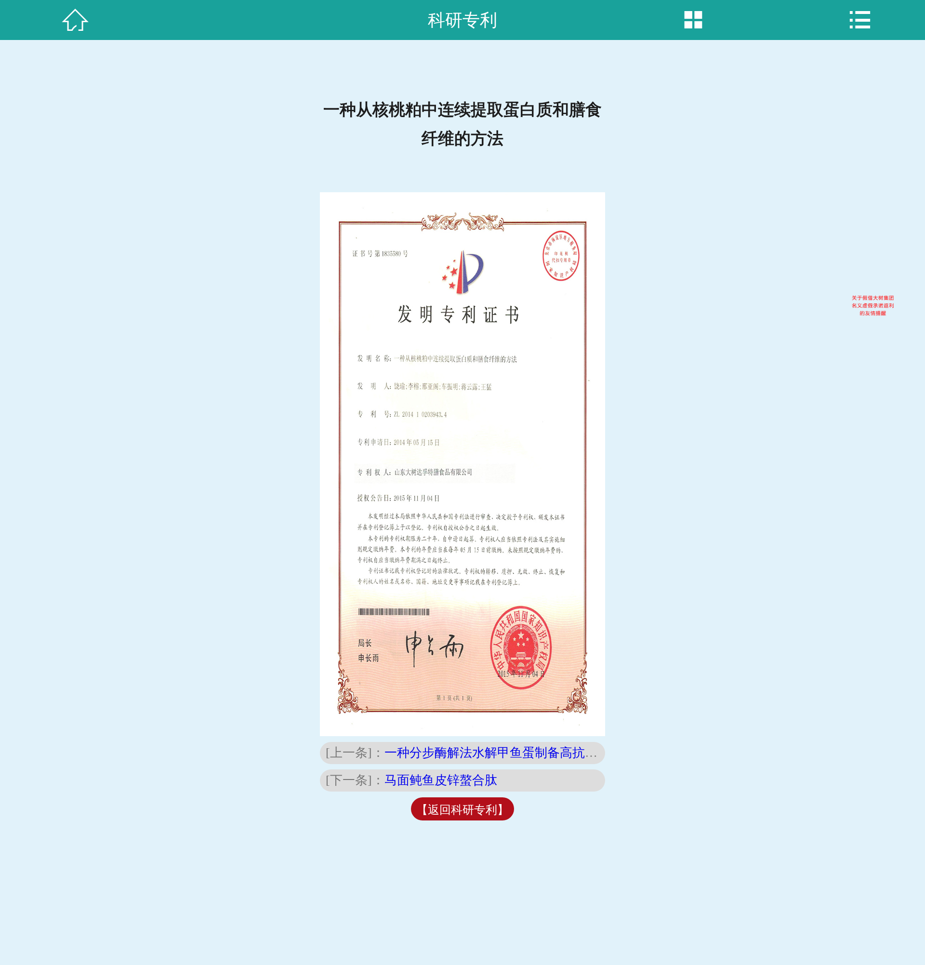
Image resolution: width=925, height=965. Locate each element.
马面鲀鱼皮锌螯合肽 (440, 780)
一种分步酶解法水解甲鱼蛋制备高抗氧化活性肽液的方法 (541, 752)
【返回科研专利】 (462, 810)
